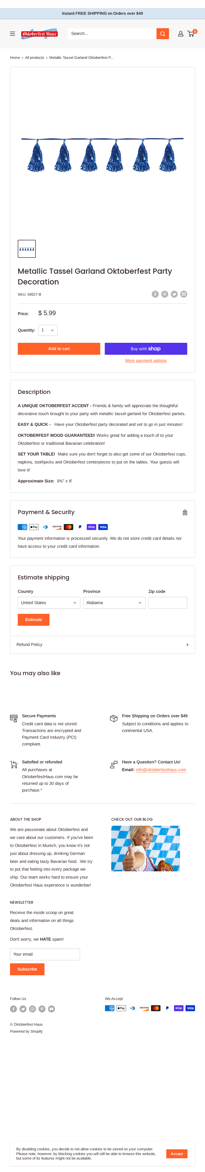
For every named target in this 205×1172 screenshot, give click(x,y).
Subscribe (27, 969)
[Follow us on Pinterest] (42, 1008)
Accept (177, 1154)
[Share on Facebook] (155, 294)
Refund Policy (29, 644)
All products (34, 57)
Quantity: (26, 330)
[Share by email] (183, 294)
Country (25, 591)
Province (91, 591)
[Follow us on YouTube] (51, 1008)
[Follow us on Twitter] (23, 1008)
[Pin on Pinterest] (164, 294)
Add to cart (59, 348)
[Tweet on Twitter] (174, 294)
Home (15, 57)
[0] (191, 34)
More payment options (146, 360)
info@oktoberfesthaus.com (161, 769)
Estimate (33, 619)
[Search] (162, 33)
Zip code (156, 591)
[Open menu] (12, 34)
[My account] (180, 33)
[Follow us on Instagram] (32, 1008)
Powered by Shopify (26, 1031)
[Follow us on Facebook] (13, 1008)
